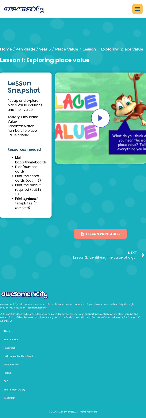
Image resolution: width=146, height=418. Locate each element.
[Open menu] (137, 9)
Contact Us (9, 398)
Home (6, 49)
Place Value (66, 49)
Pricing (7, 373)
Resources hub (11, 364)
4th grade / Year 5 (33, 49)
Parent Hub (9, 348)
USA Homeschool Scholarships (19, 356)
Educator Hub (11, 339)
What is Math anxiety (14, 389)
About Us (8, 331)
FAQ (6, 381)
